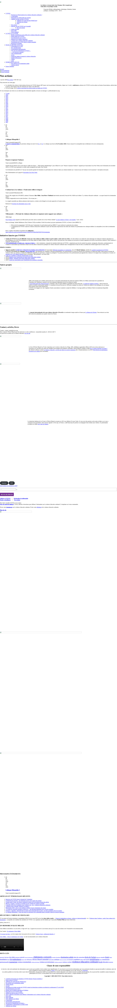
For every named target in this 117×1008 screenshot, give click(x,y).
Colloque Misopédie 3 (13, 890)
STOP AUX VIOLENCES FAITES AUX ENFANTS (30, 250)
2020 (7, 103)
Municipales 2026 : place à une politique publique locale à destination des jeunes (26, 908)
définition (39, 507)
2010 (7, 117)
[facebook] (4, 72)
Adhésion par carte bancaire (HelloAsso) (27, 20)
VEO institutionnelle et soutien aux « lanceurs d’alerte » (20, 243)
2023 (7, 99)
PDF (12, 483)
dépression (98, 957)
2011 (7, 116)
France (110, 957)
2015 (7, 110)
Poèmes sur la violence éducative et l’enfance (17, 990)
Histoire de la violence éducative (19, 39)
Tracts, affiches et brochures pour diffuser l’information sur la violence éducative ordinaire (28, 994)
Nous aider (14, 30)
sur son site (27, 333)
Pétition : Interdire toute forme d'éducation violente (22, 258)
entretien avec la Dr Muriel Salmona (15, 254)
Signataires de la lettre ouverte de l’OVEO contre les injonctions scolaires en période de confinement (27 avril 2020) (35, 987)
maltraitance (16, 959)
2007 (7, 122)
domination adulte (67, 957)
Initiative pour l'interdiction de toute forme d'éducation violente (25, 257)
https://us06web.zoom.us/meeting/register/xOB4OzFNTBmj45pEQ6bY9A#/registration (28, 232)
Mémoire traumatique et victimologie (62, 250)
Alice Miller (12, 957)
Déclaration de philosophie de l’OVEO (21, 17)
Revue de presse (21, 27)
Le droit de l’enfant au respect (90, 283)
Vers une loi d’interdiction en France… (21, 50)
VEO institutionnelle (16, 53)
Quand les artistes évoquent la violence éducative (23, 56)
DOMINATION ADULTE (12, 62)
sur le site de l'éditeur (43, 424)
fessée (107, 957)
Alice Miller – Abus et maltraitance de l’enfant (11, 936)
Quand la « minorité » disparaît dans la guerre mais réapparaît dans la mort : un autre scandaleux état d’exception (34, 910)
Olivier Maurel (37, 959)
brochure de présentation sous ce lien (21, 203)
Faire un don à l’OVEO (12, 980)
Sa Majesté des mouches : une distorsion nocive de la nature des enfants (23, 900)
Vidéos (13, 59)
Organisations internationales (18, 49)
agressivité (2, 957)
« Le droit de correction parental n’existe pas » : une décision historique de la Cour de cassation (29, 909)
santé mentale (86, 959)
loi (11, 959)
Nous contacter (15, 32)
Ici (42, 144)
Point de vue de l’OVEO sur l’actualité (21, 26)
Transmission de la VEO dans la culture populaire (23, 42)
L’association (14, 16)
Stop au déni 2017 (30, 251)
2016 (7, 109)
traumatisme (13, 962)
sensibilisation (94, 959)
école (100, 962)
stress (101, 959)
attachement (17, 957)
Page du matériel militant (7, 504)
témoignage (9, 507)
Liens (12, 60)
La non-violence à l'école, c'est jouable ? (66, 219)
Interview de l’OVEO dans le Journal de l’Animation (19, 899)
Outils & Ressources (16, 57)
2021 (7, 102)
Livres (12, 55)
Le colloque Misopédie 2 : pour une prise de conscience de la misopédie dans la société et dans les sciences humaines (35, 912)
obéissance (29, 959)
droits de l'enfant (90, 957)
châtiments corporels (42, 957)
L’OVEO (8, 13)
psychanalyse (70, 959)
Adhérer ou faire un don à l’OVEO (20, 19)
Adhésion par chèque (22, 22)
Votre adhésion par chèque (12, 998)
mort (25, 959)
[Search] (16, 489)
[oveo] (0, 2)
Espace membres (10, 66)
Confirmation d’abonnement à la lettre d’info (17, 1004)
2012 (7, 115)
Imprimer (4, 483)
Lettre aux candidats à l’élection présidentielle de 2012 (19, 255)
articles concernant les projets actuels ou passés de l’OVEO (32, 88)
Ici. (39, 144)
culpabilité (54, 957)
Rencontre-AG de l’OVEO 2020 (14, 991)
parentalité (45, 959)
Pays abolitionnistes (16, 47)
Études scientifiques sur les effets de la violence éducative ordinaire (28, 35)
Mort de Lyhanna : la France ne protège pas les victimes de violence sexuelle (25, 903)
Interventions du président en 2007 (8, 485)
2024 (7, 97)
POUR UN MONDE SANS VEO (14, 45)
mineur (23, 959)
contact (53, 970)
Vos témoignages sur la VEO (18, 37)
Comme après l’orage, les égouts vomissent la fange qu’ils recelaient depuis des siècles (27, 902)
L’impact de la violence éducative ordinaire (22, 40)
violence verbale (67, 962)
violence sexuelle (58, 962)
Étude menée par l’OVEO (17, 36)
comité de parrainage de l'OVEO (100, 250)
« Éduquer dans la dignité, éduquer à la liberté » (18, 906)
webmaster (85, 970)
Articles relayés (15, 65)
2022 (7, 100)
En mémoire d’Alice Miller (14, 931)
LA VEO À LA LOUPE (12, 33)
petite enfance (51, 959)
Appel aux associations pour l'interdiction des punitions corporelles (26, 260)
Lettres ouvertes (15, 29)
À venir (7, 93)
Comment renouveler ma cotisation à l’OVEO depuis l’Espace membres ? (24, 978)
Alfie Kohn (6, 957)
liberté (8, 959)
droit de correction (79, 957)
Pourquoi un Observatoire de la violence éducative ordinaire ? (26, 15)
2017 (7, 107)
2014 (7, 112)
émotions (111, 962)
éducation (106, 962)
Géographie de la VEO (17, 46)
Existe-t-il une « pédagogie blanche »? (45, 934)
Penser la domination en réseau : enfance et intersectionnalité (71, 918)
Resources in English (16, 43)
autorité (22, 957)
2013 (7, 113)
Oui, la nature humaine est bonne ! (98, 348)
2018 (7, 106)
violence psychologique (47, 962)
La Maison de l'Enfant (91, 312)
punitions (77, 959)
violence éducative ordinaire (85, 961)
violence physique (35, 962)
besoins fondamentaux (29, 957)
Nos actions (14, 25)
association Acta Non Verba (30, 172)
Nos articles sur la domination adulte (20, 63)
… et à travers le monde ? (17, 52)
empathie (103, 957)
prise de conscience (63, 959)
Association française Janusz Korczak (39, 283)
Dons (18, 23)
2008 (7, 120)
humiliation (3, 959)
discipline (58, 957)
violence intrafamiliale (24, 962)
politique (56, 959)
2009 (7, 119)
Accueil (2, 69)
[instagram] (4, 70)
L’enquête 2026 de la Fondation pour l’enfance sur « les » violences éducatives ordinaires (28, 905)
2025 (7, 96)
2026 (7, 95)
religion (81, 959)
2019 (7, 105)
